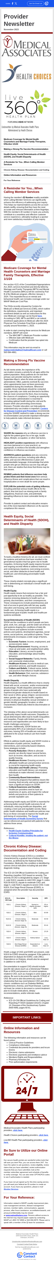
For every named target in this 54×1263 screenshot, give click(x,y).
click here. (18, 1130)
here (40, 316)
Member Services (11, 1189)
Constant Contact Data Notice (27, 1244)
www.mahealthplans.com (16, 1215)
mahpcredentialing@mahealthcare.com (22, 350)
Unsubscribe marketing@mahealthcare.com (27, 1241)
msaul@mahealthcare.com (30, 1247)
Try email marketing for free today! (27, 1259)
